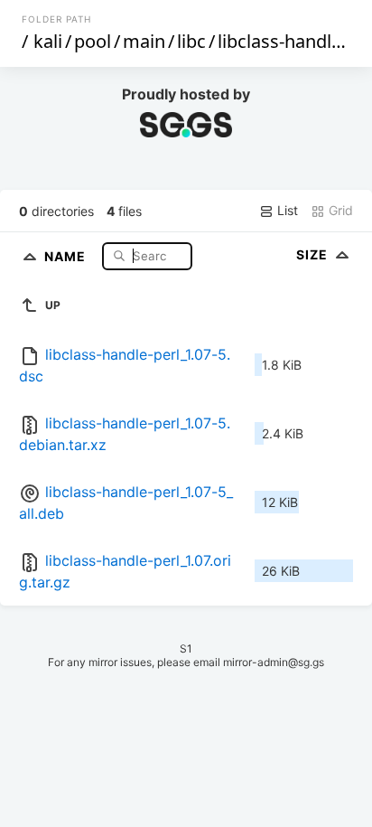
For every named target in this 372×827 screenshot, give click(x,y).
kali (47, 41)
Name (66, 255)
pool (92, 41)
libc (191, 41)
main (144, 41)
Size (313, 254)
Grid (339, 210)
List (286, 210)
